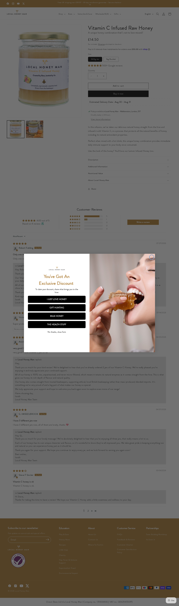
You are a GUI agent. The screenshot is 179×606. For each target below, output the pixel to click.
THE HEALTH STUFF (56, 324)
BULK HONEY (56, 316)
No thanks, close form (57, 331)
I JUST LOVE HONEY (57, 299)
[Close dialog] (151, 257)
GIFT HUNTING (57, 307)
